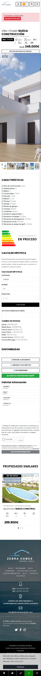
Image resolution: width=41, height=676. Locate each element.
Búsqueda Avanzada (12, 18)
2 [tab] (20, 528)
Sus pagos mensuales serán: (13, 311)
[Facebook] (20, 630)
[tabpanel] (20, 499)
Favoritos (20, 576)
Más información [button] (17, 661)
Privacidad (7, 623)
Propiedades (20, 568)
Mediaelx (6, 626)
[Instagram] (24, 630)
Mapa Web (25, 623)
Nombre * (6, 386)
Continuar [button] (20, 667)
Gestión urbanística (11, 573)
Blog (24, 573)
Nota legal (26, 621)
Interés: (5, 285)
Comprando (10, 571)
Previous (2, 107)
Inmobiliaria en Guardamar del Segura (20, 646)
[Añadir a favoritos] (36, 476)
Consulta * (7, 403)
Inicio (10, 568)
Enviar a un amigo (21, 360)
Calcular (20, 304)
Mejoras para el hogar (26, 571)
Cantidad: (6, 275)
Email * (5, 392)
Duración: (6, 294)
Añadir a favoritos (21, 365)
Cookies (16, 623)
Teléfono (6, 398)
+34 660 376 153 (20, 591)
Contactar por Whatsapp (21, 375)
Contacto (33, 573)
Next (38, 107)
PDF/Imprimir (21, 370)
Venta (30, 568)
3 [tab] (22, 528)
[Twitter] (16, 630)
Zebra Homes (6, 4)
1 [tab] (18, 528)
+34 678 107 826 (20, 589)
